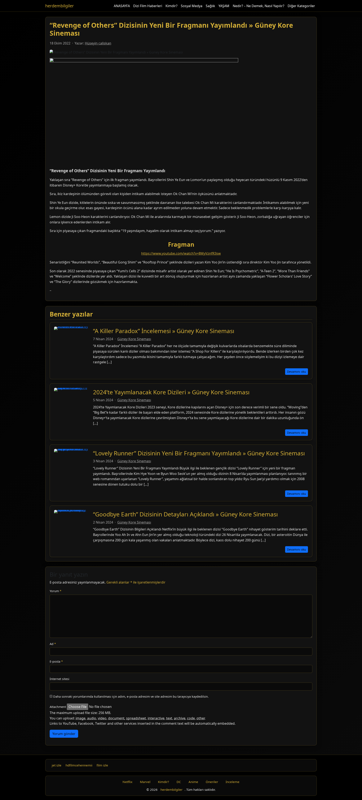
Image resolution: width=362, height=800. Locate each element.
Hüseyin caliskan (98, 43)
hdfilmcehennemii (79, 765)
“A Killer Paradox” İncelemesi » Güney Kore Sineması (163, 331)
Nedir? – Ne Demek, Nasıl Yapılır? (258, 6)
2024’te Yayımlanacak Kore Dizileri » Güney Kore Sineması (171, 392)
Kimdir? (171, 6)
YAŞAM (223, 6)
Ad (53, 644)
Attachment (58, 707)
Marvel (145, 782)
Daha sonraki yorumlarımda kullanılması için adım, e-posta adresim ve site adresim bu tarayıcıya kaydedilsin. (131, 696)
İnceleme (232, 782)
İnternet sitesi (59, 679)
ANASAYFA (122, 6)
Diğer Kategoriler (301, 6)
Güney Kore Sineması (134, 339)
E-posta (56, 661)
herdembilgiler (59, 6)
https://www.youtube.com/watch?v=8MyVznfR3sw (181, 253)
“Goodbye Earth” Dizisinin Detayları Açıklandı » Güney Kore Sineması (185, 514)
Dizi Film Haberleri (147, 6)
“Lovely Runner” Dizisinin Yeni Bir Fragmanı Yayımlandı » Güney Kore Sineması (199, 453)
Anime (193, 782)
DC (179, 782)
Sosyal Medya (191, 6)
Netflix (127, 782)
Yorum (55, 591)
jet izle (56, 765)
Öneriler (212, 782)
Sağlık (210, 6)
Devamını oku (296, 372)
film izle (102, 765)
